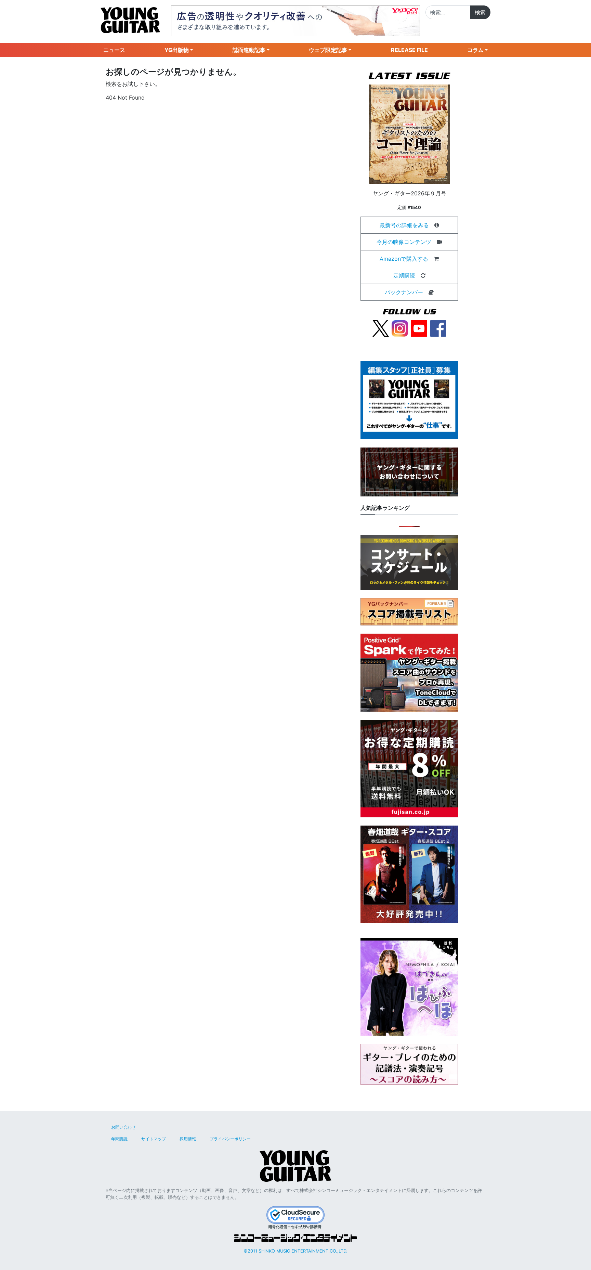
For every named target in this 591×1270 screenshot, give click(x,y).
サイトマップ (153, 1138)
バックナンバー (404, 292)
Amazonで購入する (404, 258)
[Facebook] (438, 327)
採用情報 (188, 1138)
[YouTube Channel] (419, 327)
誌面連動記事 (249, 50)
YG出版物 (177, 50)
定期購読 (404, 275)
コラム (475, 50)
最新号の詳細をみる (404, 225)
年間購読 (119, 1138)
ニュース (114, 50)
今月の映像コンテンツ (404, 241)
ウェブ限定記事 (328, 50)
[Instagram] (400, 327)
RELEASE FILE (409, 50)
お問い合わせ (123, 1127)
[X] (380, 327)
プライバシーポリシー (230, 1138)
